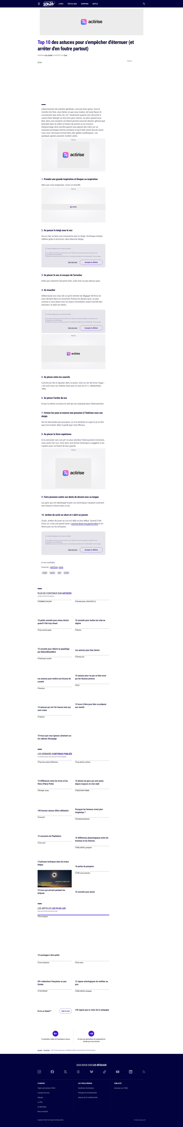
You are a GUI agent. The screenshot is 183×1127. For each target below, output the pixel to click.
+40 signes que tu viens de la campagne (92, 1009)
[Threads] (78, 1071)
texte (59, 573)
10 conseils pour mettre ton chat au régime (90, 622)
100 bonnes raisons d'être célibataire (53, 810)
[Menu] (39, 3)
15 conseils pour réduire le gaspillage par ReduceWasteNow (53, 650)
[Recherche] (144, 3)
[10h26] (49, 4)
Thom (65, 55)
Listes (61, 4)
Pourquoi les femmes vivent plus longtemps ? (89, 811)
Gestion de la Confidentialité (87, 1097)
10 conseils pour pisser (85, 891)
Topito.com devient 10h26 (46, 1088)
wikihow (54, 567)
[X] (65, 1071)
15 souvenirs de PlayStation (49, 836)
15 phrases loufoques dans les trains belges (53, 863)
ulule (61, 567)
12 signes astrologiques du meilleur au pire (91, 983)
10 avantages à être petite (48, 955)
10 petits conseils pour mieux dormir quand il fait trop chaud (53, 622)
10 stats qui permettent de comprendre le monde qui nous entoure (91, 1040)
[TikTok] (104, 1071)
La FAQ (40, 1102)
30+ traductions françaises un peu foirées (52, 983)
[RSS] (144, 1071)
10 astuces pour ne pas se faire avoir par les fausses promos (90, 677)
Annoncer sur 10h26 (121, 1088)
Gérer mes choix (72, 262)
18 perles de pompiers (84, 866)
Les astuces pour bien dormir (87, 650)
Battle (95, 4)
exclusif (66, 573)
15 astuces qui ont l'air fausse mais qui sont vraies (54, 709)
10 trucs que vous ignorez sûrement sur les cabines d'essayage (54, 737)
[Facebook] (52, 1071)
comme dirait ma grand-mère (84, 523)
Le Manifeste (42, 1107)
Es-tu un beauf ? (44, 1011)
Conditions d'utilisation (86, 1088)
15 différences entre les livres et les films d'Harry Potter (53, 782)
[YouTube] (117, 1071)
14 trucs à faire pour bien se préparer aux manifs (90, 706)
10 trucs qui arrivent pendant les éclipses (51, 892)
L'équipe (40, 1097)
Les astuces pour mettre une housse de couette (54, 680)
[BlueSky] (91, 1071)
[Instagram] (39, 1071)
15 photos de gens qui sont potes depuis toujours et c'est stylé (89, 782)
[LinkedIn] (130, 1071)
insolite (45, 573)
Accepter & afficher (91, 262)
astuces (52, 573)
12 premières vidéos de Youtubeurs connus (55, 1039)
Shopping (84, 4)
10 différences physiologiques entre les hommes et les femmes (91, 839)
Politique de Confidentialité (87, 1092)
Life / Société (48, 55)
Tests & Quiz (72, 4)
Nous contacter (43, 1111)
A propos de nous (43, 1092)
